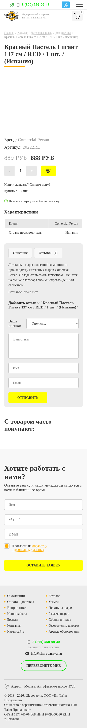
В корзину (48, 171)
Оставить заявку (43, 565)
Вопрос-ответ (17, 607)
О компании (16, 596)
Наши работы (17, 613)
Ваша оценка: (14, 323)
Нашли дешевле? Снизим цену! (27, 184)
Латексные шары (41, 32)
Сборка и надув (60, 619)
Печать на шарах (61, 607)
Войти (66, 4)
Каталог (22, 32)
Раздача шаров (59, 613)
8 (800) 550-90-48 (35, 5)
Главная (9, 32)
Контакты (14, 625)
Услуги (54, 602)
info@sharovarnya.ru (46, 653)
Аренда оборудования (64, 631)
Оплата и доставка (20, 602)
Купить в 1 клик (16, 191)
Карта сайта (15, 631)
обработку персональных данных (29, 547)
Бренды (12, 619)
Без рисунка (63, 32)
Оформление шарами (64, 625)
